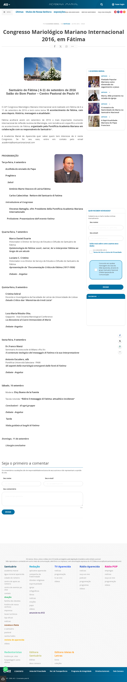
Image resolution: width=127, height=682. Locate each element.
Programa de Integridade (81, 671)
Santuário (10, 566)
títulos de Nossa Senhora (38, 11)
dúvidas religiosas (36, 580)
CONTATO (18, 671)
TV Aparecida (63, 566)
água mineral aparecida (14, 574)
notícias (7, 621)
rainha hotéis (9, 636)
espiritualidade (35, 584)
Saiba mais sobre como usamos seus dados (104, 245)
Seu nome (7, 478)
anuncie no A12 (37, 612)
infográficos (34, 591)
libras (31, 594)
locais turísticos (10, 614)
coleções (58, 663)
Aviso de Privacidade (38, 671)
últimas (19, 11)
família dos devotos (12, 601)
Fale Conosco (118, 671)
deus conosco (35, 663)
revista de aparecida (14, 639)
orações (32, 602)
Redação (34, 566)
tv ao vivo (58, 578)
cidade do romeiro (12, 578)
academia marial (11, 570)
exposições (59, 11)
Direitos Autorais (102, 671)
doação (8, 597)
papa (31, 605)
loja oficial (8, 617)
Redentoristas (13, 652)
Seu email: (94, 233)
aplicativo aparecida (37, 570)
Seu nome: (94, 222)
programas (84, 585)
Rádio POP (111, 566)
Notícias (67, 24)
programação (60, 574)
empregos (109, 570)
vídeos (7, 643)
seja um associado (72, 12)
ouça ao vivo (85, 574)
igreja (31, 587)
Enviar (8, 512)
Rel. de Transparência (58, 671)
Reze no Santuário (89, 12)
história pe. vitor (11, 656)
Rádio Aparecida (90, 566)
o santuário (9, 629)
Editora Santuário (35, 653)
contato (7, 593)
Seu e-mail (49, 478)
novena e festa (11, 625)
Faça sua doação (104, 12)
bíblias (32, 660)
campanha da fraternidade (35, 575)
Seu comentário (9, 489)
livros (57, 660)
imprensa (8, 610)
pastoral (7, 632)
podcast (83, 578)
